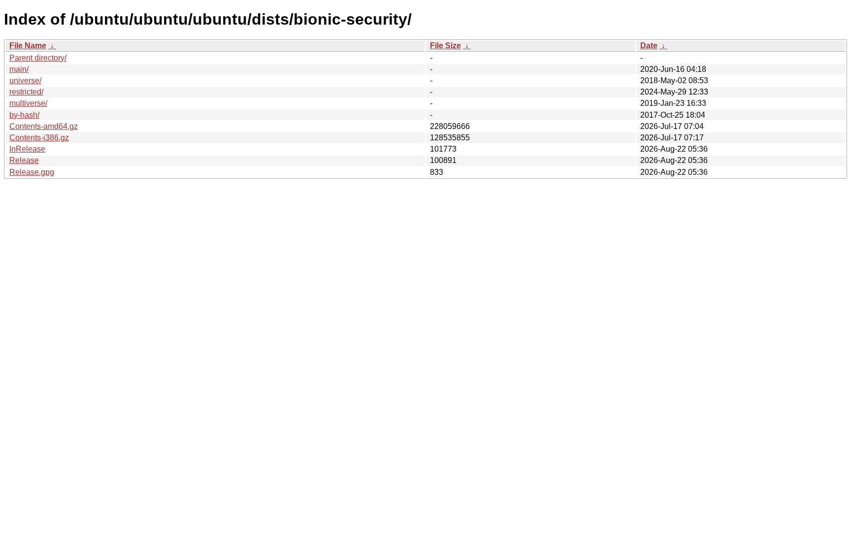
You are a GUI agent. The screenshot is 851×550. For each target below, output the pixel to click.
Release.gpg (31, 172)
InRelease (27, 149)
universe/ (25, 80)
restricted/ (26, 92)
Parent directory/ (37, 58)
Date (648, 45)
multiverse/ (28, 103)
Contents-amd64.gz (43, 126)
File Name (27, 45)
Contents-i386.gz (39, 137)
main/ (19, 69)
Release (24, 160)
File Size (445, 45)
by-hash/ (24, 115)
